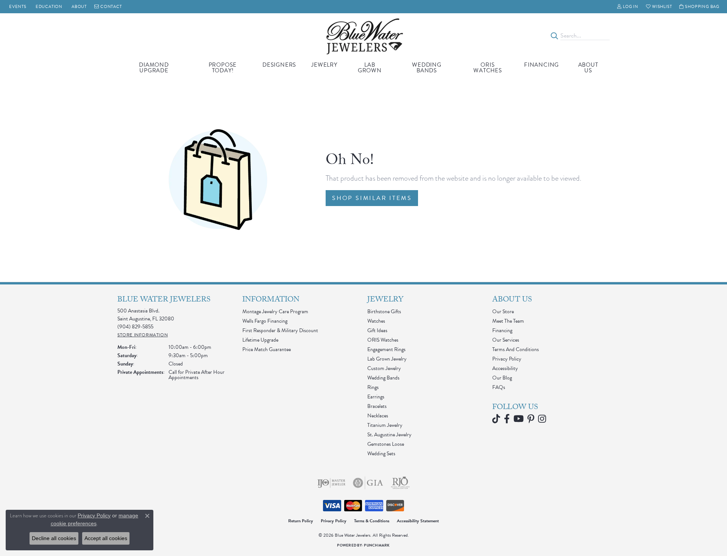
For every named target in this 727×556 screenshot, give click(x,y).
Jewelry (324, 65)
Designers (279, 65)
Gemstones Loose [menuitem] (385, 444)
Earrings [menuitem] (375, 397)
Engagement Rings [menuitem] (386, 349)
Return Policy (300, 520)
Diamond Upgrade (154, 68)
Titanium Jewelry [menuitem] (385, 425)
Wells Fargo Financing (264, 321)
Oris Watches (487, 68)
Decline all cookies (54, 538)
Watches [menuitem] (376, 321)
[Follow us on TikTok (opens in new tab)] (496, 418)
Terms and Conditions (515, 349)
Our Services (505, 340)
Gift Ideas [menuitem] (377, 330)
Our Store (503, 311)
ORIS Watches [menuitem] (382, 340)
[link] (17, 6)
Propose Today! (223, 68)
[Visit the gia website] (368, 482)
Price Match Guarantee (266, 349)
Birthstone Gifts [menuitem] (384, 311)
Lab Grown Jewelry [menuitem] (387, 359)
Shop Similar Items (372, 198)
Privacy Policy (506, 359)
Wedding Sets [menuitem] (381, 454)
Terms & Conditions (371, 520)
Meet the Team (508, 321)
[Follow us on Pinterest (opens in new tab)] (530, 418)
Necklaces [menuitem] (377, 416)
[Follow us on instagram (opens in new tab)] (542, 418)
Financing (541, 65)
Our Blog (502, 378)
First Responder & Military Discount (280, 330)
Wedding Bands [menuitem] (383, 378)
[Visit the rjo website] (400, 482)
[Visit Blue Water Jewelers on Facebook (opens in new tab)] (507, 418)
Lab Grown (370, 68)
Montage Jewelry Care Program (275, 311)
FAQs (498, 387)
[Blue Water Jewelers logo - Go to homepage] (363, 35)
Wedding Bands (427, 68)
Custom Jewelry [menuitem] (384, 368)
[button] (627, 6)
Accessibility (505, 368)
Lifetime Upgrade (260, 340)
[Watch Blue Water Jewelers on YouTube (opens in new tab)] (518, 418)
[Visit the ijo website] (331, 482)
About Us (588, 68)
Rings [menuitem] (373, 387)
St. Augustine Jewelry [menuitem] (389, 435)
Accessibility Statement (418, 520)
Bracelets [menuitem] (377, 406)
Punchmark (377, 545)
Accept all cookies (105, 538)
